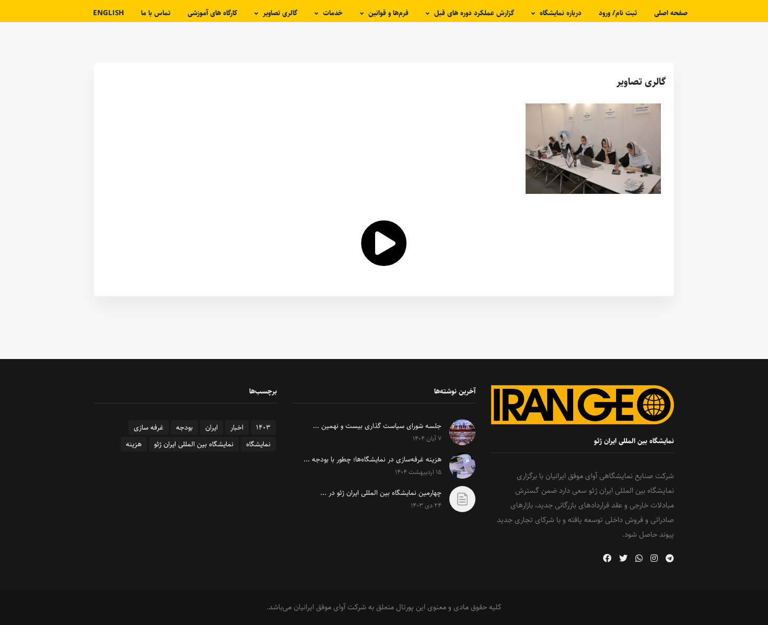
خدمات (333, 13)
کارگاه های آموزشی (212, 13)
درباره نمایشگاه (560, 13)
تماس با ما (155, 13)
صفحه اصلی (671, 13)
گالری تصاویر (280, 13)
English (108, 13)
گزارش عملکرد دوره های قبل (474, 13)
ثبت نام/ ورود (618, 13)
